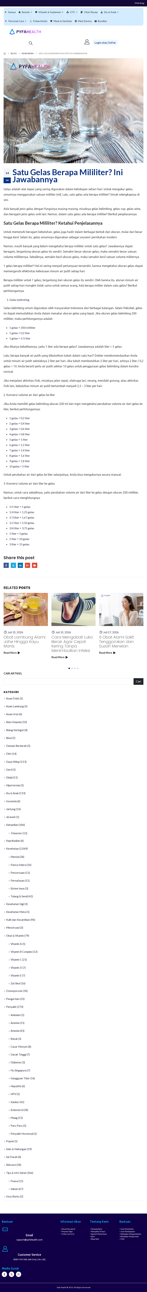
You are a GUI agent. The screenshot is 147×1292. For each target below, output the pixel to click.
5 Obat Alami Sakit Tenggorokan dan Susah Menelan (116, 641)
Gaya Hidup (13, 761)
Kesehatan (12, 848)
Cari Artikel (13, 673)
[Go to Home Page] (5, 53)
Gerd (9, 769)
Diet (8, 753)
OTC (72, 12)
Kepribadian (13, 840)
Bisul (9, 737)
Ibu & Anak (110, 12)
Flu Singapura (19, 1070)
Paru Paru (17, 1125)
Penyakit (11, 1006)
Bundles (102, 21)
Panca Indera (18, 864)
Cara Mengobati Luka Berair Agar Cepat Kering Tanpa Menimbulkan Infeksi (72, 643)
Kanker (15, 1102)
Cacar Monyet (19, 1046)
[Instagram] (18, 1274)
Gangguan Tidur (20, 1078)
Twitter (13, 565)
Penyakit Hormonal (22, 1133)
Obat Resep (91, 12)
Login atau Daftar (105, 42)
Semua (12, 12)
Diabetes (16, 1062)
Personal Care (16, 21)
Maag (14, 1117)
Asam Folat (12, 698)
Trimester (16, 833)
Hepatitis (16, 1086)
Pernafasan (17, 880)
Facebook (6, 565)
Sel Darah (12, 1156)
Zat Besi (15, 983)
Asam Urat (12, 714)
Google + (27, 565)
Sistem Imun (18, 888)
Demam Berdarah (16, 745)
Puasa (14, 1181)
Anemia (15, 1022)
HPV (13, 1094)
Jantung (11, 809)
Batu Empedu (14, 722)
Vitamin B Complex (21, 951)
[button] (31, 43)
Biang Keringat (15, 730)
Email (34, 565)
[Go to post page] (26, 609)
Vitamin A (16, 943)
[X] (11, 1274)
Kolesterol (17, 1109)
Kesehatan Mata (16, 911)
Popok (10, 1141)
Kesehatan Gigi (15, 904)
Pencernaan (18, 872)
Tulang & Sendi (19, 896)
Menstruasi (13, 927)
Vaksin (14, 1188)
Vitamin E (16, 975)
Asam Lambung (15, 706)
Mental (15, 856)
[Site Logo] (25, 32)
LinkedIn (20, 565)
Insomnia (11, 801)
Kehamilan (12, 824)
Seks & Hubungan (16, 1149)
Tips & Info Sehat (16, 1172)
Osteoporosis (14, 990)
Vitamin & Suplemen (50, 12)
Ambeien (16, 1015)
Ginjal (9, 777)
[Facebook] (4, 1274)
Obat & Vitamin (15, 935)
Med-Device (85, 21)
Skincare (11, 1164)
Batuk (14, 1038)
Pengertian (12, 998)
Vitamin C (16, 959)
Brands (26, 12)
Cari (138, 681)
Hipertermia (13, 785)
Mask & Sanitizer (63, 21)
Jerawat (11, 816)
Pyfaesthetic (40, 21)
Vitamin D (16, 967)
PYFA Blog (139, 3)
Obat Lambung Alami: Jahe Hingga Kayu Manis (25, 641)
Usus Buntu (13, 1196)
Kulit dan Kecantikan (18, 919)
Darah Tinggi (18, 1054)
